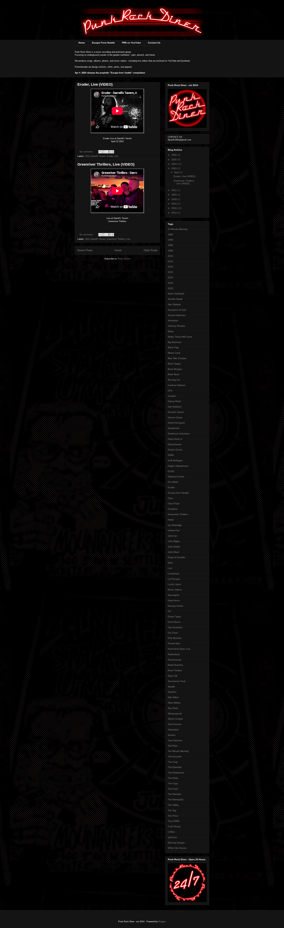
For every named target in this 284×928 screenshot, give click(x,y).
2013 (170, 256)
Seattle (171, 686)
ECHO (171, 471)
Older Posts (150, 250)
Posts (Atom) (124, 258)
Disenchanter (175, 444)
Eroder (110, 156)
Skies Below (174, 702)
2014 (174, 212)
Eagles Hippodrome (178, 466)
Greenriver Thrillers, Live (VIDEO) (105, 164)
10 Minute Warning (177, 229)
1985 (170, 250)
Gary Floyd (173, 503)
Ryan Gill (172, 675)
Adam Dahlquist (176, 293)
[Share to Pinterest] (112, 151)
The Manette (174, 794)
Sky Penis (173, 708)
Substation (173, 729)
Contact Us (154, 42)
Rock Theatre (175, 670)
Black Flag (173, 347)
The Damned (174, 767)
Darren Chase (175, 417)
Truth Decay (174, 826)
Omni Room (174, 622)
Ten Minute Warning (178, 751)
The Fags (173, 783)
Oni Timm (173, 632)
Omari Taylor (174, 616)
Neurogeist (173, 595)
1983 (170, 239)
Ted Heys (173, 745)
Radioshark (174, 654)
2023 (87, 156)
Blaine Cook (174, 353)
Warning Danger (176, 842)
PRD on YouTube (131, 42)
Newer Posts (84, 250)
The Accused (174, 756)
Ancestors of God (177, 310)
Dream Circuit (175, 449)
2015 (174, 208)
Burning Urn (174, 379)
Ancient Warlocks (177, 315)
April (176, 172)
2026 (174, 155)
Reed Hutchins (175, 665)
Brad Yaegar (174, 363)
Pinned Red (174, 643)
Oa (169, 611)
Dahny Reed (174, 401)
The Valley (173, 805)
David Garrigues (176, 422)
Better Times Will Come (180, 336)
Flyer (170, 498)
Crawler (172, 396)
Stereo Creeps (175, 718)
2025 (174, 159)
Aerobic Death (175, 299)
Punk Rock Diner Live (179, 649)
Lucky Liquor (174, 584)
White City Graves (177, 848)
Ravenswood (174, 659)
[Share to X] (106, 151)
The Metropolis (175, 799)
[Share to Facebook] (109, 151)
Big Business (174, 342)
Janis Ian (172, 535)
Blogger (161, 921)
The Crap (173, 762)
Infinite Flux (174, 530)
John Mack (173, 552)
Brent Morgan (175, 369)
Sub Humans (174, 724)
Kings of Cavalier (176, 557)
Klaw (170, 562)
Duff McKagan (175, 460)
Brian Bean (173, 374)
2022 (174, 190)
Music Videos (175, 589)
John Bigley (174, 541)
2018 (174, 199)
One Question (175, 627)
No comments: (87, 151)
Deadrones (173, 428)
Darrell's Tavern (98, 156)
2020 (174, 194)
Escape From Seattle (103, 42)
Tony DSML (174, 821)
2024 (174, 164)
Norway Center (175, 606)
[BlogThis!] (103, 151)
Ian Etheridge (175, 525)
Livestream (173, 573)
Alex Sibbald (174, 304)
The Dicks (173, 778)
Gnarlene (173, 509)
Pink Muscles (174, 638)
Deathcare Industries (178, 433)
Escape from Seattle (178, 492)
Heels (171, 519)
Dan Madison (175, 406)
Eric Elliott (173, 482)
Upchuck (172, 837)
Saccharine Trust (176, 681)
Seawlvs (172, 692)
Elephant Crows (176, 476)
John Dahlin (174, 546)
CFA (170, 390)
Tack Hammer (175, 740)
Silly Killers (173, 697)
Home (81, 42)
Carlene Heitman (176, 385)
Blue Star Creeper (177, 358)
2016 (174, 203)
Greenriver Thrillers (116, 239)
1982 (170, 234)
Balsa (171, 331)
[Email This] (100, 151)
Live (116, 156)
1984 (170, 245)
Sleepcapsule (175, 713)
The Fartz (173, 789)
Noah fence (174, 600)
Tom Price (173, 815)
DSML (171, 455)
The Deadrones (176, 772)
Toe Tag (172, 810)
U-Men (171, 832)
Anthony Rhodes (176, 326)
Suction (172, 735)
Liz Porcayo (174, 579)
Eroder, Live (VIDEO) (95, 84)
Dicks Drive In (175, 439)
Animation (173, 320)
